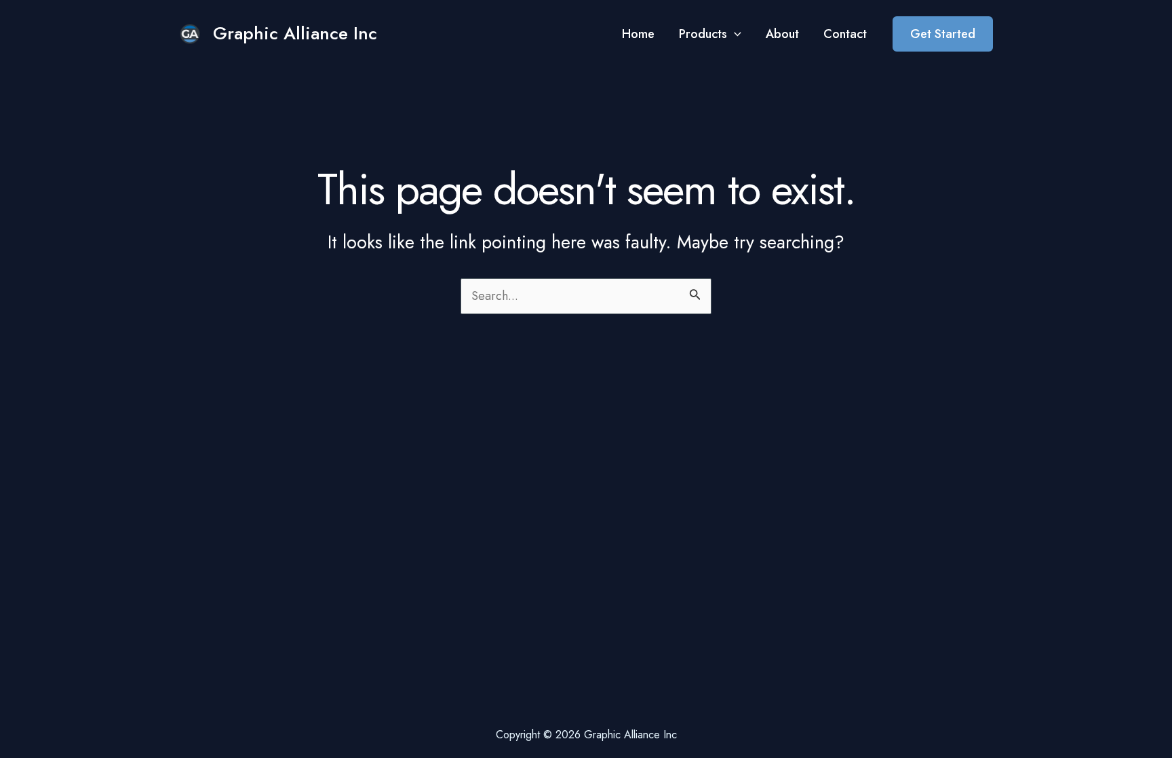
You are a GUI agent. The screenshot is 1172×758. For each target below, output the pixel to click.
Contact (845, 34)
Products (703, 34)
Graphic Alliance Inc (295, 33)
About (782, 34)
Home (638, 34)
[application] (734, 34)
